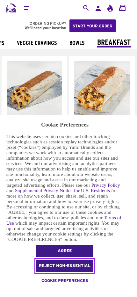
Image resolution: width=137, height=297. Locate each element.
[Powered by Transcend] (3, 293)
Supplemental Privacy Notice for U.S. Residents (62, 190)
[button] (26, 8)
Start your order (92, 26)
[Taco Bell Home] (11, 8)
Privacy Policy (105, 185)
